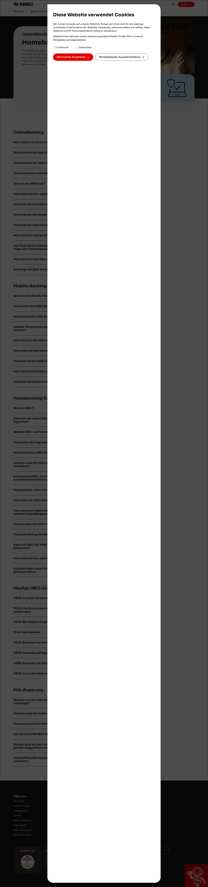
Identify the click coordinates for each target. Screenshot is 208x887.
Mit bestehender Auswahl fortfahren (119, 57)
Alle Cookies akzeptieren (71, 57)
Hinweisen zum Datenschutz (69, 39)
